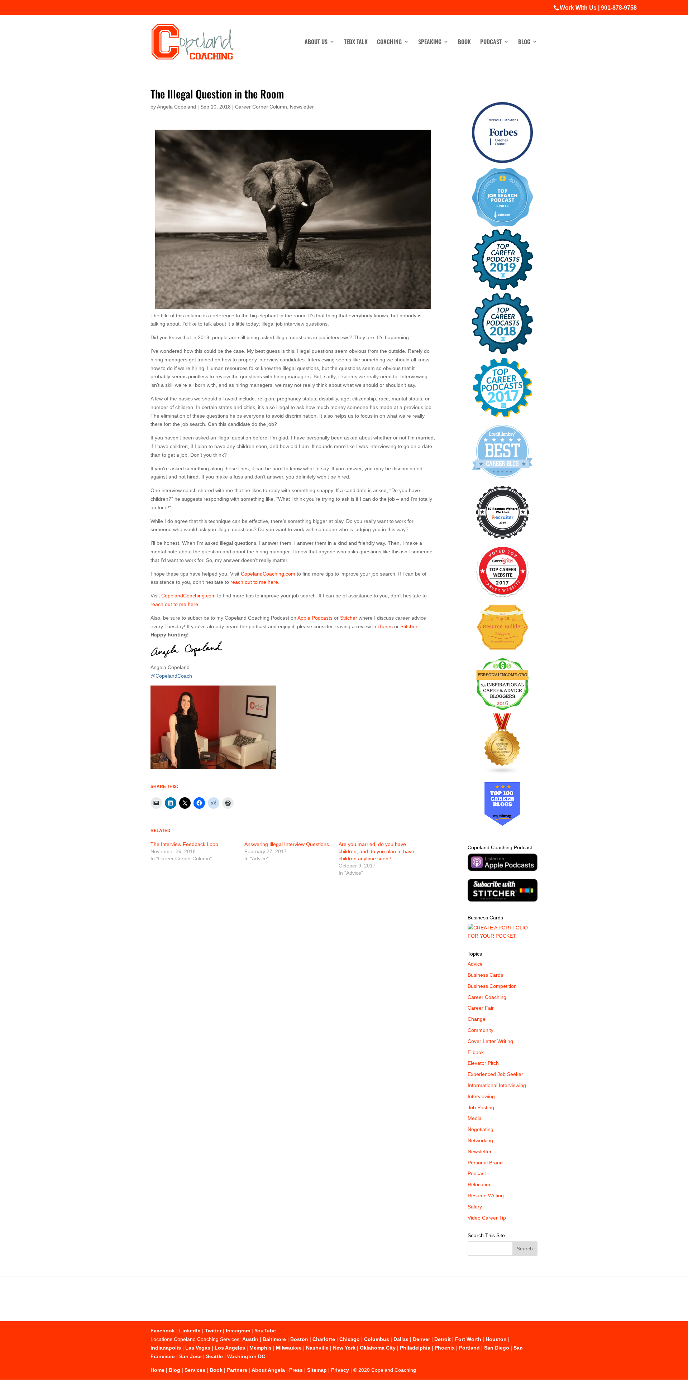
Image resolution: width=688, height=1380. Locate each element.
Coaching (389, 42)
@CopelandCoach (171, 676)
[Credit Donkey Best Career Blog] (502, 480)
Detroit (442, 1339)
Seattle (214, 1356)
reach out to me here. (255, 582)
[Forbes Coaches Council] (502, 161)
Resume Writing (486, 1195)
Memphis (260, 1348)
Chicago (349, 1339)
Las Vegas (197, 1348)
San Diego (496, 1348)
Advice (475, 964)
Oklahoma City (378, 1348)
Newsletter (302, 107)
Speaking (429, 42)
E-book (476, 1052)
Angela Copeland (176, 107)
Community (480, 1030)
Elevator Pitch (483, 1063)
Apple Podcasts (315, 618)
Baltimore (274, 1339)
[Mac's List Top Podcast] (502, 416)
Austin (250, 1339)
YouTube (265, 1330)
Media (475, 1118)
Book (464, 42)
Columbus (376, 1339)
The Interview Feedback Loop (184, 844)
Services (195, 1370)
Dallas (400, 1339)
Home (157, 1370)
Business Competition (492, 986)
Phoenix (445, 1348)
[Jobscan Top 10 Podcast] (502, 225)
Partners (237, 1370)
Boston (299, 1339)
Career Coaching (487, 997)
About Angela (268, 1370)
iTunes (385, 626)
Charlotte (323, 1339)
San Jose (190, 1356)
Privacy (340, 1370)
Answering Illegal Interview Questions (286, 844)
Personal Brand (485, 1162)
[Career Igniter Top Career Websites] (502, 595)
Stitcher (348, 618)
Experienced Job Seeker (495, 1074)
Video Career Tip (487, 1218)
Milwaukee (289, 1348)
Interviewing (481, 1096)
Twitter (213, 1330)
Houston (496, 1339)
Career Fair (481, 1008)
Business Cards (485, 975)
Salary (475, 1207)
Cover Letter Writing (490, 1041)
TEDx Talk (356, 42)
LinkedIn (190, 1330)
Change (477, 1019)
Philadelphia (415, 1348)
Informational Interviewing (497, 1085)
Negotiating (480, 1129)
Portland (469, 1348)
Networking (480, 1140)
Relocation (480, 1184)
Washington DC (246, 1356)
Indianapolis (165, 1348)
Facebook (162, 1330)
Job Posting (481, 1107)
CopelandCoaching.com (269, 574)
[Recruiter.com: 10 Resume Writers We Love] (502, 540)
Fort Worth (468, 1339)
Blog (524, 42)
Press (296, 1370)
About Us (316, 42)
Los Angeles (230, 1348)
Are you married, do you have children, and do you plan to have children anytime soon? (376, 851)
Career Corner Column (261, 107)
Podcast (491, 42)
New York (344, 1348)
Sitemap (317, 1370)
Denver (421, 1339)
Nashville (317, 1348)
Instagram (238, 1330)
